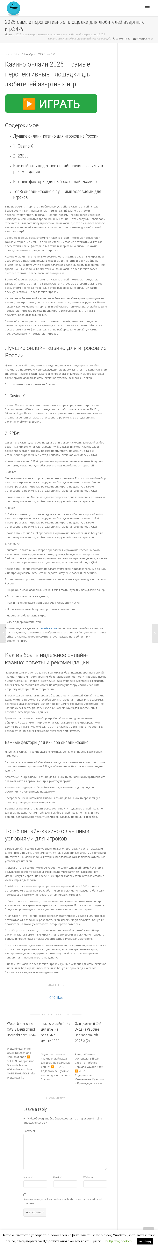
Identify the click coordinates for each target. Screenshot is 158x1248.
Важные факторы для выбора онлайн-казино (55, 181)
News (47, 54)
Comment (29, 1131)
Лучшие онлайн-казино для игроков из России (56, 136)
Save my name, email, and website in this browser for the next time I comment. (62, 1201)
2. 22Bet (20, 156)
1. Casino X (23, 146)
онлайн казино (49, 628)
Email (56, 1177)
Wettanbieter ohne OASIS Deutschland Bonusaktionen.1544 (21, 1029)
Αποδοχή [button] (145, 1241)
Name (26, 1177)
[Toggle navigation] (147, 7)
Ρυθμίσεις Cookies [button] (118, 1241)
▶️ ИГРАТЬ (51, 103)
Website (88, 1177)
